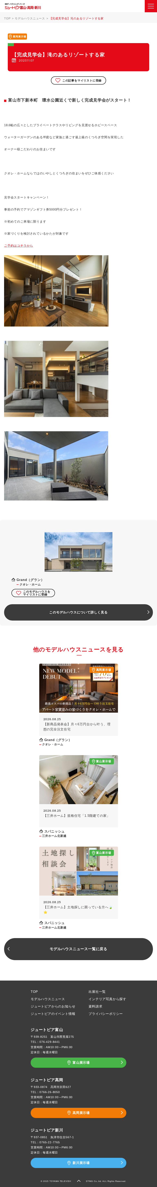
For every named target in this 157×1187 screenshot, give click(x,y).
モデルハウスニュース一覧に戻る (78, 949)
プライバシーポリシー (106, 1013)
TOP (7, 18)
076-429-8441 (49, 1041)
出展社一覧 (97, 991)
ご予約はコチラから (18, 245)
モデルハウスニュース (30, 18)
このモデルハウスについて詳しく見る (78, 612)
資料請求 (95, 1006)
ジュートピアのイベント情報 (53, 1013)
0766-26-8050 (49, 1092)
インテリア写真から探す (107, 999)
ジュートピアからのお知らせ (53, 1006)
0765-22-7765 (49, 1142)
